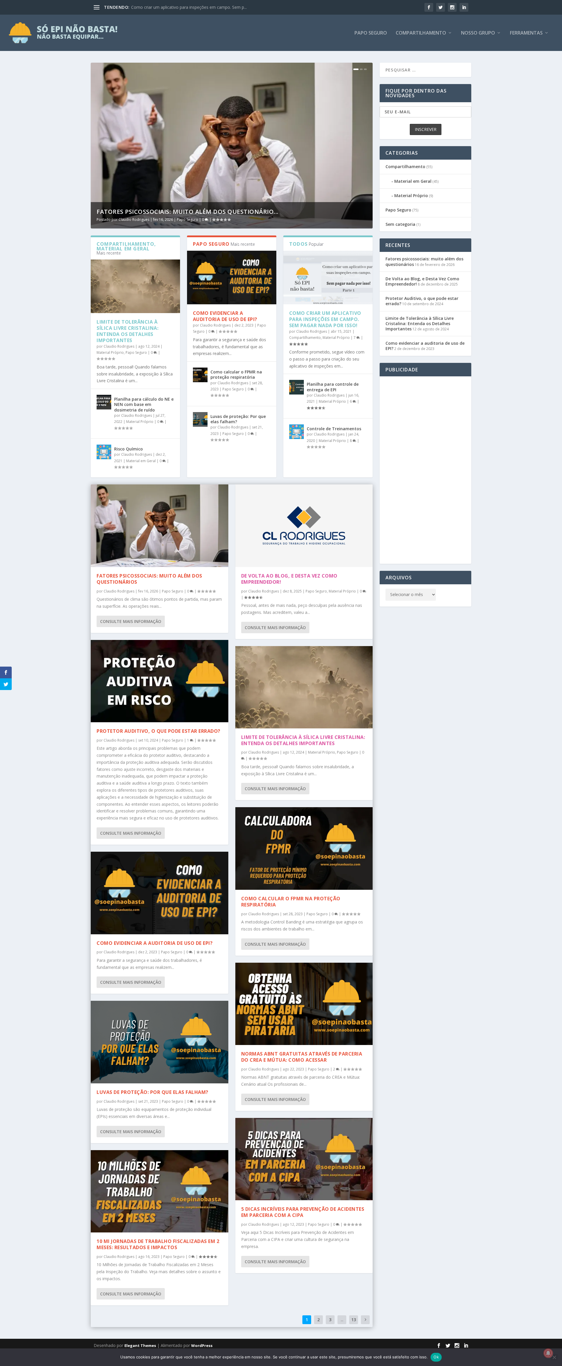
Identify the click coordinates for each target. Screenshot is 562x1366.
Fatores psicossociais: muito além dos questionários (149, 579)
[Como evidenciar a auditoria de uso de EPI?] (231, 277)
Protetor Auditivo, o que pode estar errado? (158, 731)
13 (353, 1319)
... (342, 1319)
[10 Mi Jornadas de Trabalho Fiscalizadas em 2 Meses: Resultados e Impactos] (159, 1191)
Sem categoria (400, 224)
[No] (554, 1357)
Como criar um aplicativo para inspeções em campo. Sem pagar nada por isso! (325, 319)
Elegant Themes (140, 1345)
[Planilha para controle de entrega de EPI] (296, 387)
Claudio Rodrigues (134, 219)
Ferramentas (526, 33)
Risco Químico (128, 449)
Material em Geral (141, 460)
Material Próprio (110, 352)
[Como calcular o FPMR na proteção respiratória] (200, 375)
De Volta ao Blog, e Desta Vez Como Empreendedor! (289, 579)
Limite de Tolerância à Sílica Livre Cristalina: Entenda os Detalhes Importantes (127, 331)
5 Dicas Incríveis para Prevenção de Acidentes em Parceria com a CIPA (302, 1212)
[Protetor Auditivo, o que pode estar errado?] (159, 681)
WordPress (202, 1345)
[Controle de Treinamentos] (296, 431)
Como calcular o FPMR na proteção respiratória (236, 374)
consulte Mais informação (130, 621)
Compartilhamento (421, 33)
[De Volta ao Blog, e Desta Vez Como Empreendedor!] (304, 525)
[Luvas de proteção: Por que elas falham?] (200, 419)
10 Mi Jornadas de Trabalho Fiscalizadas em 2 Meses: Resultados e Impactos (158, 1244)
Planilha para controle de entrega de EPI (169, 7)
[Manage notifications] (548, 1353)
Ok (436, 1357)
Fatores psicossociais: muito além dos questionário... (188, 212)
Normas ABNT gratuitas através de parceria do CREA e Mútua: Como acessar (301, 1057)
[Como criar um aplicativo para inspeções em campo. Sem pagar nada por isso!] (328, 277)
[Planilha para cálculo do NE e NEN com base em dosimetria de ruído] (104, 402)
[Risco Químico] (104, 452)
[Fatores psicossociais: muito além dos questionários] (159, 525)
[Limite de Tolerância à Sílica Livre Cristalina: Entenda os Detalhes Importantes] (135, 286)
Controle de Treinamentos (334, 428)
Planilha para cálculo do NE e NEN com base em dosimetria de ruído (144, 404)
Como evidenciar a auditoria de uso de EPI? (225, 316)
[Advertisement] (425, 470)
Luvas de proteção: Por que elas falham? (238, 419)
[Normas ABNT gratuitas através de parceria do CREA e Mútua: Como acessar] (304, 1004)
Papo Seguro (370, 33)
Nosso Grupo (478, 33)
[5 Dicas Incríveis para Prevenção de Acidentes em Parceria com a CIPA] (304, 1159)
